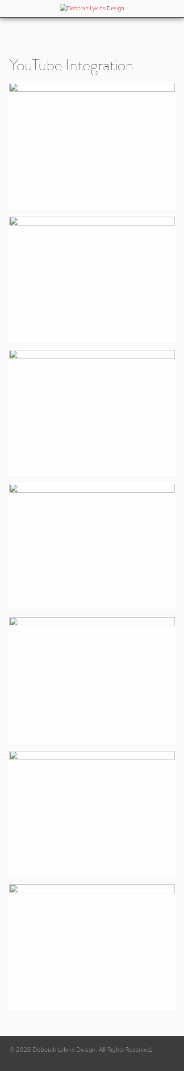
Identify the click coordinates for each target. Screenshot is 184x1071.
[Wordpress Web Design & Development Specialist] (92, 12)
